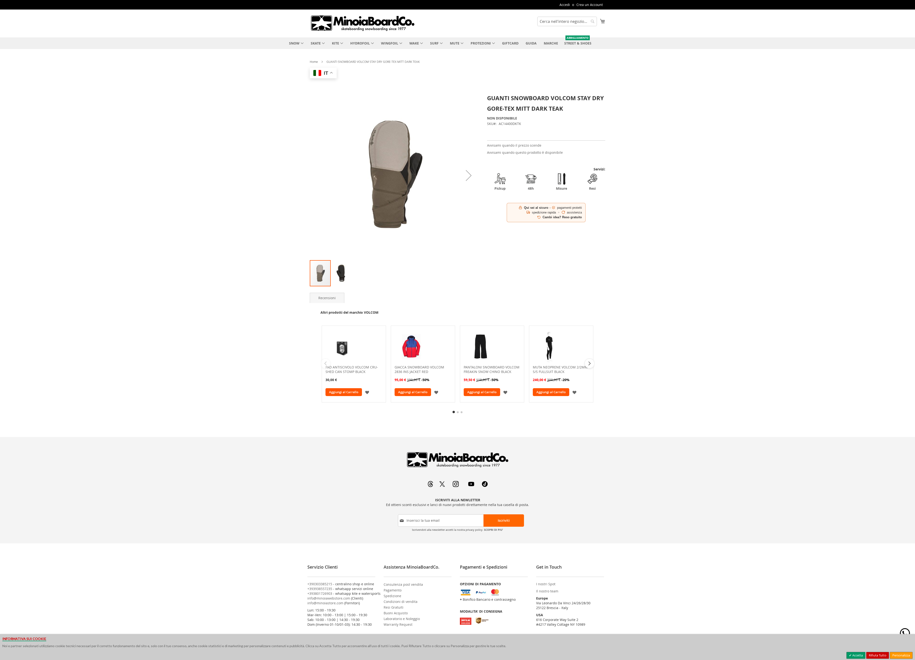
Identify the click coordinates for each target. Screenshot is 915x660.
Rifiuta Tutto (877, 655)
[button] (468, 175)
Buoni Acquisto (396, 613)
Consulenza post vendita (403, 584)
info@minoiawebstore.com (328, 598)
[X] (442, 485)
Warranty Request (398, 624)
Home (314, 62)
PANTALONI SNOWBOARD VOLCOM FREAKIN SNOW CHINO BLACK (491, 369)
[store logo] (362, 23)
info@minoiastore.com (325, 603)
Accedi (564, 4)
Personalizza (901, 655)
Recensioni (327, 298)
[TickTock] (485, 485)
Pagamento (393, 590)
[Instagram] (456, 485)
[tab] (327, 298)
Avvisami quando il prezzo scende (514, 145)
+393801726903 (319, 593)
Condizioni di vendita (400, 601)
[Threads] (430, 485)
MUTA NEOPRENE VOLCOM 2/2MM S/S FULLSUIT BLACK (560, 369)
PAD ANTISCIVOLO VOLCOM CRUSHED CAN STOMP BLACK (351, 369)
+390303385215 (319, 584)
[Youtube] (471, 485)
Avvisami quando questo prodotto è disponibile (525, 152)
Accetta (857, 655)
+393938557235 (319, 588)
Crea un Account (589, 4)
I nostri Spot (545, 584)
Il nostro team (547, 591)
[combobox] (567, 21)
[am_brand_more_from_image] (353, 346)
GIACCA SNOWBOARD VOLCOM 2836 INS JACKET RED (419, 369)
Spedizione (392, 596)
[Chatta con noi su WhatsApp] (905, 633)
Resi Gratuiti (393, 607)
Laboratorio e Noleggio (402, 618)
